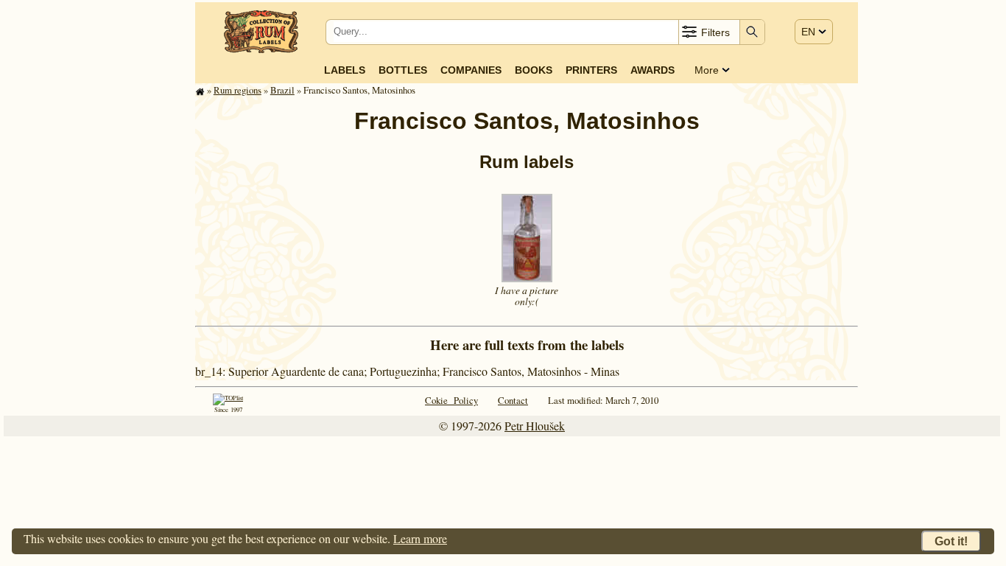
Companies (471, 70)
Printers (591, 70)
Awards (652, 70)
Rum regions (237, 90)
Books (533, 70)
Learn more (420, 538)
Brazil (282, 90)
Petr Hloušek (534, 425)
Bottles (403, 70)
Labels (344, 70)
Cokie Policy (451, 400)
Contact (513, 400)
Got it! (951, 541)
